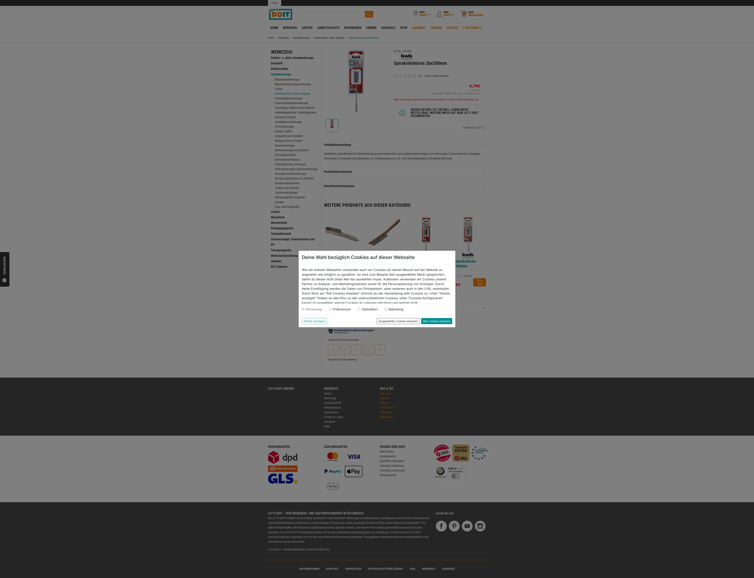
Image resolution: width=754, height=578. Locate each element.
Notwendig (314, 309)
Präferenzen (342, 309)
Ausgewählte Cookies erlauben (398, 321)
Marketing (396, 309)
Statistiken (370, 309)
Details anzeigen (314, 321)
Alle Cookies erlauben (436, 321)
